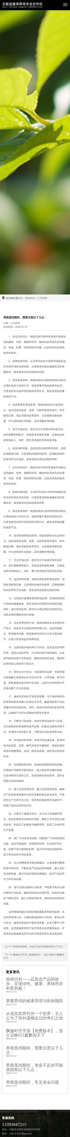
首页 (20, 298)
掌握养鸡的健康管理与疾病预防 (34, 1000)
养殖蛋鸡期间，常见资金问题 (32, 1082)
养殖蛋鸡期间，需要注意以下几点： (34, 1050)
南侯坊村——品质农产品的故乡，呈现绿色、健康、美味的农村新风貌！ (34, 983)
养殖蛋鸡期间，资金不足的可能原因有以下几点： (39, 946)
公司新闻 (42, 298)
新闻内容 (30, 298)
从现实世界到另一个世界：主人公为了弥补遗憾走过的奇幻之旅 (34, 1015)
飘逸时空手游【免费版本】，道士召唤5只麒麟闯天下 (34, 1032)
